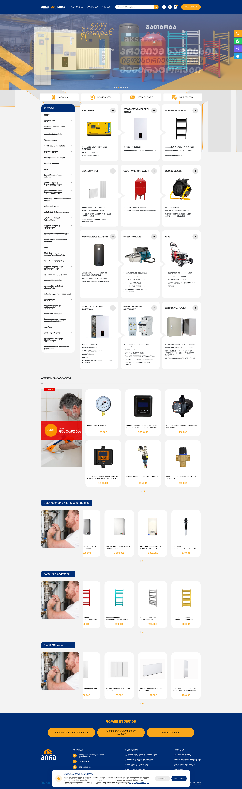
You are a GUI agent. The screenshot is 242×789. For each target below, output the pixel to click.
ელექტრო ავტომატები (134, 353)
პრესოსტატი (88, 354)
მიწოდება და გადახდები (137, 765)
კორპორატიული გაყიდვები (139, 760)
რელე (85, 357)
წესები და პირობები (139, 783)
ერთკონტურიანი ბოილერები (95, 282)
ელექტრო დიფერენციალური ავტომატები (137, 364)
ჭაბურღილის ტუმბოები (134, 286)
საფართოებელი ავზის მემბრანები (140, 211)
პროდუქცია (77, 7)
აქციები (106, 7)
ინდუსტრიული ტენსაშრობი (177, 211)
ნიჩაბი (171, 286)
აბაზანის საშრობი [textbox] (57, 574)
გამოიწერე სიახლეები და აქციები (121, 732)
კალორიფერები (172, 207)
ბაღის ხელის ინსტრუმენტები (181, 283)
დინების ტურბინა (90, 348)
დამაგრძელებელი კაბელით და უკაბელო (138, 345)
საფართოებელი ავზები (135, 207)
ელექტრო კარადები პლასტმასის (180, 344)
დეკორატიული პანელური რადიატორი (94, 220)
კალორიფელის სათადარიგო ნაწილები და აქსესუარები (178, 215)
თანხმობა (179, 778)
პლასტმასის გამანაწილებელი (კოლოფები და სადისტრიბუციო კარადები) (179, 353)
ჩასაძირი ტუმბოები (132, 283)
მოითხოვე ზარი (170, 732)
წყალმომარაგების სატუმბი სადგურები (136, 290)
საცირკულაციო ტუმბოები (135, 273)
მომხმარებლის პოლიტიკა (187, 760)
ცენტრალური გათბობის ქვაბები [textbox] (66, 502)
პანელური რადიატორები (93, 207)
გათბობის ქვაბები (132, 147)
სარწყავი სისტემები (177, 276)
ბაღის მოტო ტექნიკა (177, 280)
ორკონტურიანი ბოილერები (94, 278)
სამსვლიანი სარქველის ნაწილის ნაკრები (97, 362)
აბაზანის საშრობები (174, 156)
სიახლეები (92, 7)
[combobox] (66, 503)
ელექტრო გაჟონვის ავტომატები (138, 359)
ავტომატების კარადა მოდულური (180, 358)
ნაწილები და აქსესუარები (180, 273)
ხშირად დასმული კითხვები (71, 732)
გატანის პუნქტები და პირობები (141, 755)
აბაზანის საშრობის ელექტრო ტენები (178, 151)
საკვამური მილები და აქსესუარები (140, 150)
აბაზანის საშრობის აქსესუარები (179, 147)
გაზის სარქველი (89, 344)
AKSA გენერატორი (90, 152)
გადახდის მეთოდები (184, 765)
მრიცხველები (130, 350)
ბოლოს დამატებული (56, 378)
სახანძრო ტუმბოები (133, 276)
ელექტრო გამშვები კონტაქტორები (139, 356)
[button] (114, 87)
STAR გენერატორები (91, 156)
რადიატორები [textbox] (54, 645)
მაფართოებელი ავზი (92, 351)
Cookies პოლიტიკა (183, 755)
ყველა (47, 115)
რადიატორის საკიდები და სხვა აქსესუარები (96, 215)
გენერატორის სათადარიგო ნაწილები (95, 148)
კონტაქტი (179, 750)
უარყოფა (162, 778)
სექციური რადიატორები (93, 211)
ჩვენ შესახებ (131, 750)
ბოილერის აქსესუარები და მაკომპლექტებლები (94, 274)
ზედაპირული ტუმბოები (134, 280)
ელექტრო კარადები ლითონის (179, 348)
